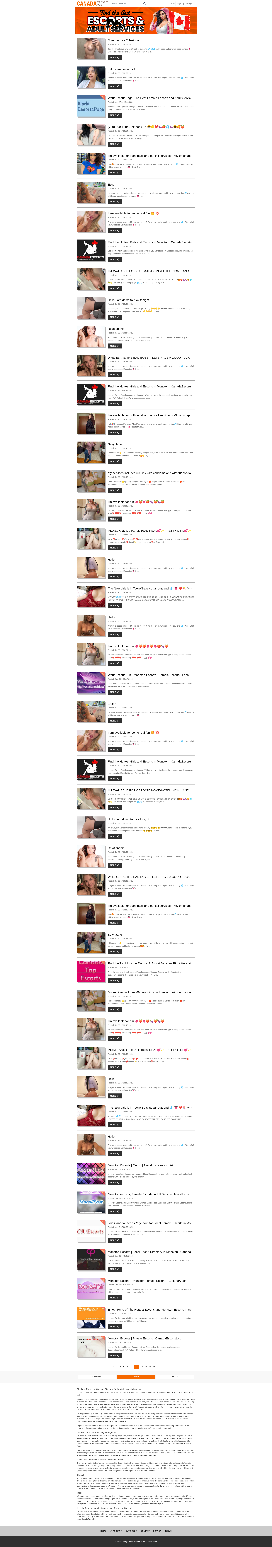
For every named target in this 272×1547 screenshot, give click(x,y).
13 (142, 1367)
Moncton (136, 1377)
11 (131, 1367)
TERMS (168, 1531)
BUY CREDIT (131, 1531)
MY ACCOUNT (116, 1531)
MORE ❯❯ (115, 57)
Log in (190, 3)
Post (173, 3)
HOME (103, 1531)
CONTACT (145, 1531)
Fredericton (96, 1377)
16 (154, 1367)
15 (150, 1367)
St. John (175, 1377)
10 (127, 1367)
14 (146, 1367)
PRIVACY (157, 1531)
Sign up (180, 3)
